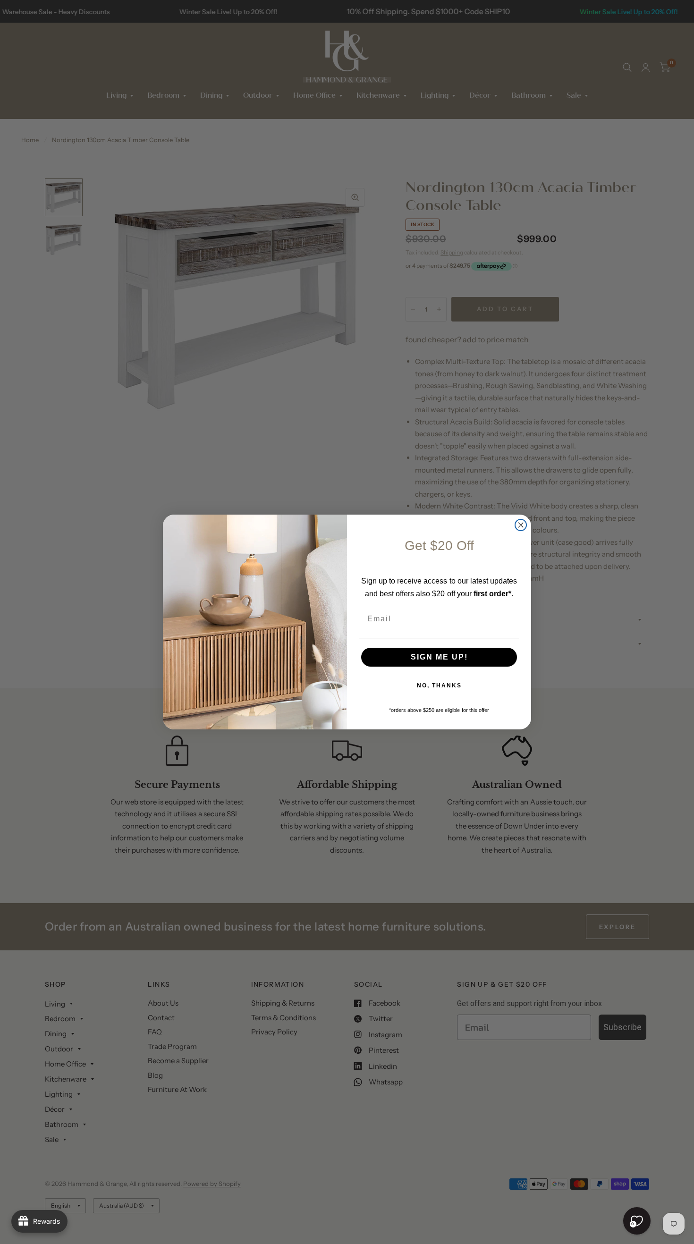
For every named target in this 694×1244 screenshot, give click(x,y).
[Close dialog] (520, 525)
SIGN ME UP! (439, 657)
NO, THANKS (439, 685)
